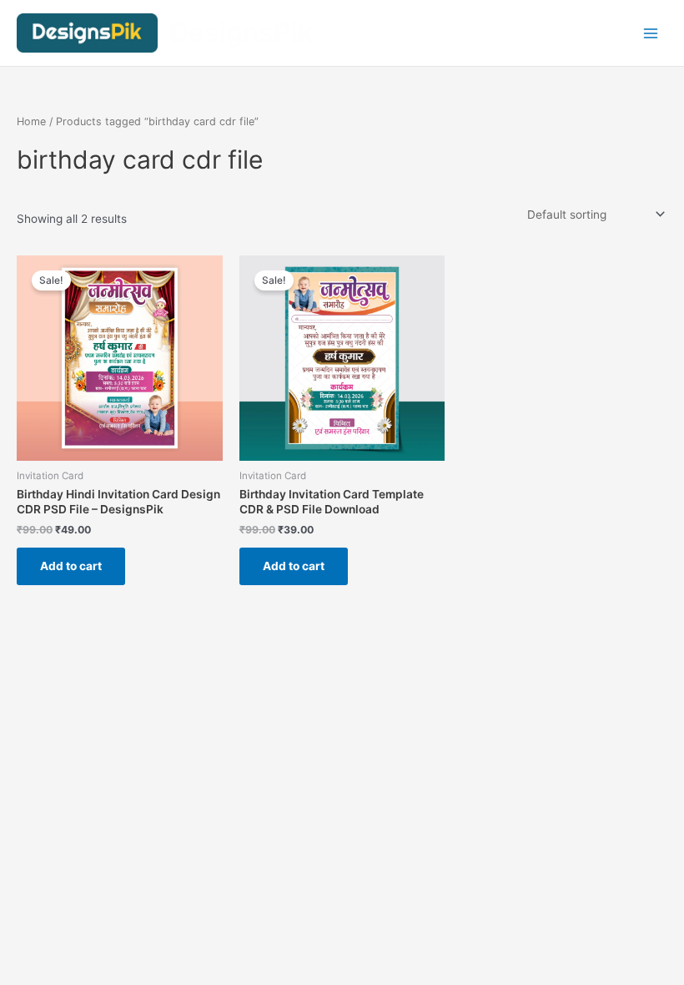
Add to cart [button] (71, 566)
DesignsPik (241, 32)
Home (31, 121)
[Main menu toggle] (651, 33)
